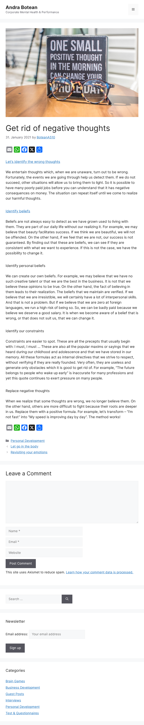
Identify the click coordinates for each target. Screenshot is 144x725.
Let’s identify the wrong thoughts (33, 162)
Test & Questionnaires (22, 713)
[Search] (67, 599)
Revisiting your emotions (29, 452)
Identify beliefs (18, 211)
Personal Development (28, 441)
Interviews (13, 700)
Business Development (23, 687)
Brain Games (15, 681)
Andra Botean (22, 7)
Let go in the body (24, 446)
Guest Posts (15, 694)
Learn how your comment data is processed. (99, 572)
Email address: (17, 634)
